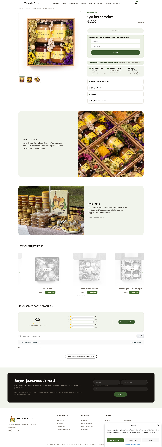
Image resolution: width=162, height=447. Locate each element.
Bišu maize (127, 420)
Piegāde (83, 3)
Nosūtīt (115, 52)
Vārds (95, 379)
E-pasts (123, 379)
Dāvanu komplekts (94, 12)
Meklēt (140, 336)
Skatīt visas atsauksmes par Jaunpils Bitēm (81, 356)
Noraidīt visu (133, 440)
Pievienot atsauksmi (126, 322)
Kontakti (108, 3)
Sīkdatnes (127, 444)
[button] (158, 425)
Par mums (116, 3)
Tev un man (39, 288)
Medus (107, 420)
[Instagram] (14, 430)
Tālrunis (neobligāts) (100, 385)
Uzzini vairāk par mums (96, 217)
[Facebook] (10, 430)
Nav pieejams (42, 292)
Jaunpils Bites (31, 3)
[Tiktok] (19, 430)
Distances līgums (86, 423)
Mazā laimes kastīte (81, 288)
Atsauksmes (73, 3)
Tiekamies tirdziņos (95, 3)
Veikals (64, 3)
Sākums (56, 3)
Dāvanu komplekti (37, 8)
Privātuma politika (135, 444)
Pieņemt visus (115, 440)
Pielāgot (151, 440)
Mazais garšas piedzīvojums (123, 288)
